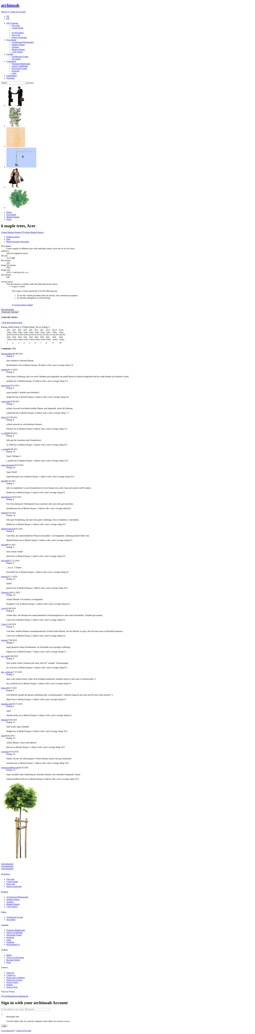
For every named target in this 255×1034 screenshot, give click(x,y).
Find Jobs (16, 25)
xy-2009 (4, 433)
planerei (4, 576)
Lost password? (7, 1030)
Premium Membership (21, 64)
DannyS (4, 417)
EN (7, 19)
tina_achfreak (6, 672)
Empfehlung (11, 76)
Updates (9, 54)
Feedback (10, 942)
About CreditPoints (20, 66)
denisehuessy (6, 497)
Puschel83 (5, 561)
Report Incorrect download (17, 241)
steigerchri (5, 385)
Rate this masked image (11, 322)
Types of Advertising (15, 957)
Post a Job (16, 35)
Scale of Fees (12, 987)
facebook (15, 71)
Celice (3, 624)
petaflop (4, 369)
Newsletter (16, 59)
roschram (5, 752)
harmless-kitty (7, 704)
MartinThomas (7, 529)
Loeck (3, 608)
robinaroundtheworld (10, 767)
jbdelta (4, 513)
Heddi (3, 481)
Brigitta (4, 720)
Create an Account (18, 12)
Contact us (10, 975)
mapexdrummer (7, 465)
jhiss (3, 736)
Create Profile (17, 28)
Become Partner (13, 960)
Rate (8, 239)
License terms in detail (23, 305)
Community (11, 61)
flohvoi (4, 688)
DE (7, 16)
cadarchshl (5, 401)
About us (10, 973)
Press (8, 962)
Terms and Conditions (15, 977)
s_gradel (4, 449)
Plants (8, 219)
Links (14, 73)
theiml (3, 545)
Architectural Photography (23, 42)
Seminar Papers (18, 45)
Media (9, 955)
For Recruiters (18, 33)
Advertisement (7, 864)
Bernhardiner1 (7, 354)
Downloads (11, 40)
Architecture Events (20, 56)
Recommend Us (13, 944)
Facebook (10, 78)
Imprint (9, 985)
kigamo (4, 640)
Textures (15, 47)
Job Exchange (12, 23)
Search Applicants (19, 37)
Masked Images (18, 49)
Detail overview (13, 237)
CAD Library (17, 52)
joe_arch (4, 656)
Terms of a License (14, 980)
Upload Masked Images (11, 232)
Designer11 (6, 592)
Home (9, 212)
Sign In (4, 12)
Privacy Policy (12, 982)
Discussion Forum (19, 68)
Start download (7, 309)
